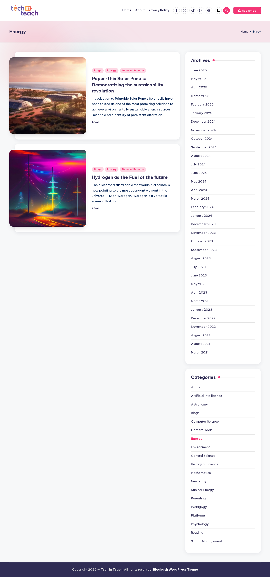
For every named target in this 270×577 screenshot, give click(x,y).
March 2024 (200, 198)
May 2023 (198, 284)
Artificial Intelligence (206, 396)
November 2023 (203, 233)
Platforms (198, 515)
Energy (111, 70)
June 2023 (199, 275)
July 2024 (198, 164)
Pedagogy (199, 507)
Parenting (198, 498)
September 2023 (204, 250)
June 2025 (199, 70)
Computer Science (205, 421)
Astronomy (199, 404)
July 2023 (198, 267)
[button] (247, 10)
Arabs (195, 387)
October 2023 (202, 241)
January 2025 (201, 113)
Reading (197, 532)
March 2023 (200, 301)
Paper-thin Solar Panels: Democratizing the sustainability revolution (127, 85)
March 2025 (200, 96)
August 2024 (201, 156)
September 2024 (204, 147)
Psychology (200, 524)
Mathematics (201, 473)
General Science (133, 70)
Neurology (198, 481)
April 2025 (199, 87)
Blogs (98, 70)
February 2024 (202, 207)
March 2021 (200, 352)
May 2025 (198, 79)
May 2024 (198, 181)
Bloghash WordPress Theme (175, 569)
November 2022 (203, 327)
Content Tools (202, 430)
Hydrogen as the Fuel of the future (130, 177)
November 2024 (203, 130)
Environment (200, 447)
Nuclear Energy (202, 490)
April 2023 (199, 292)
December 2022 (203, 318)
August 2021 (200, 344)
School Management (206, 541)
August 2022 (201, 335)
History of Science (204, 464)
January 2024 (201, 216)
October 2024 (202, 139)
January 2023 (201, 310)
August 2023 (201, 258)
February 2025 (202, 104)
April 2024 (199, 190)
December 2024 (203, 121)
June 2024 (199, 173)
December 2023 (203, 224)
